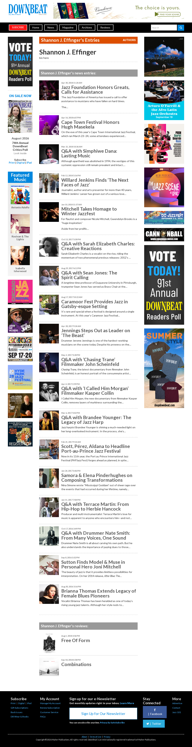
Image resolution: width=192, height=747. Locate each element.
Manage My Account (50, 703)
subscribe (18, 27)
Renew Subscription (50, 707)
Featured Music (20, 177)
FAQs (43, 716)
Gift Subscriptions (19, 707)
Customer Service (49, 712)
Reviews (105, 27)
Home (35, 27)
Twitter (155, 723)
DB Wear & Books (20, 716)
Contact (176, 707)
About (84, 737)
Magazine (68, 27)
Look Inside (20, 153)
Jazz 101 (176, 712)
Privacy (107, 737)
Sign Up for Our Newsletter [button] (103, 713)
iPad (29, 162)
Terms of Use (95, 737)
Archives (87, 27)
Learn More (127, 703)
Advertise (177, 703)
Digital (21, 162)
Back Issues (16, 712)
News (50, 27)
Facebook (155, 714)
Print (12, 162)
